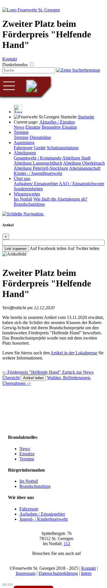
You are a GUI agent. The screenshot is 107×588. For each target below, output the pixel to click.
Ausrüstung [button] (24, 142)
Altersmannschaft (84, 168)
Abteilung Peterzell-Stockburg (41, 168)
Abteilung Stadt (76, 157)
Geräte (40, 147)
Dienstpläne (40, 137)
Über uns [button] (22, 178)
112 (67, 543)
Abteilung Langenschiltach (38, 163)
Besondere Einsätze (59, 127)
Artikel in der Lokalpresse (74, 352)
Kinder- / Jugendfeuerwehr (38, 173)
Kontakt (9, 58)
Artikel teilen (33, 378)
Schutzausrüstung (62, 147)
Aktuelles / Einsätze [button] (57, 122)
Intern (86, 573)
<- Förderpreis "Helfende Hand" (32, 372)
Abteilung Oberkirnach (84, 163)
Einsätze (33, 127)
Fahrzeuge (23, 147)
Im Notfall (23, 199)
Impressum (25, 573)
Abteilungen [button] (25, 152)
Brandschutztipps (29, 204)
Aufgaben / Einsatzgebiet (42, 514)
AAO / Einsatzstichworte (81, 183)
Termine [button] (21, 132)
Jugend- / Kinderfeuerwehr (43, 519)
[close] (23, 213)
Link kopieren (16, 248)
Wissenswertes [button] (27, 193)
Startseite (86, 116)
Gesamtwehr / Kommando (37, 157)
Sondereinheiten (28, 188)
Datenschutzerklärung (58, 573)
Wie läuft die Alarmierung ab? (60, 199)
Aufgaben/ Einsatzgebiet (36, 183)
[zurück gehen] (4, 584)
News (19, 127)
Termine (21, 137)
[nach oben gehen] (10, 584)
